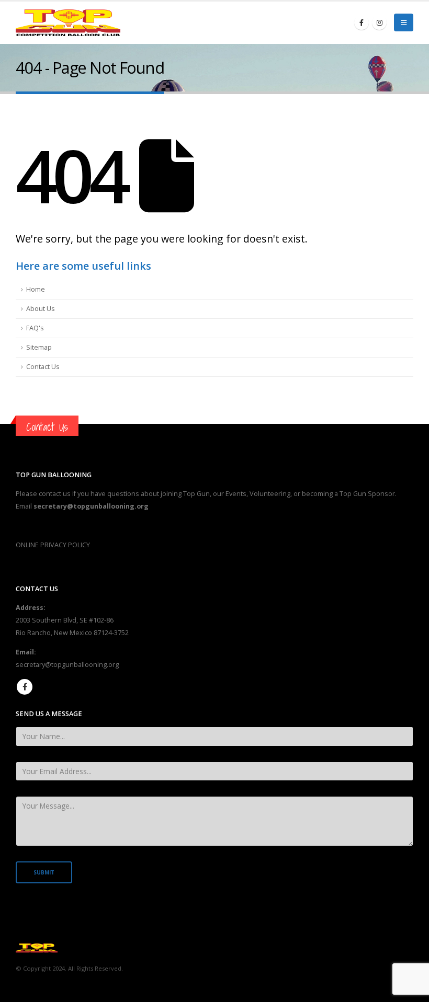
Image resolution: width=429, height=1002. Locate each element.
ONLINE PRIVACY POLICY (53, 544)
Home (35, 289)
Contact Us (43, 366)
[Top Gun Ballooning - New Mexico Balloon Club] (68, 22)
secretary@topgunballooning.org (67, 664)
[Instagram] (379, 22)
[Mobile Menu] (403, 22)
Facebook (24, 687)
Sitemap (39, 347)
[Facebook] (361, 22)
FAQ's (35, 328)
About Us (40, 308)
